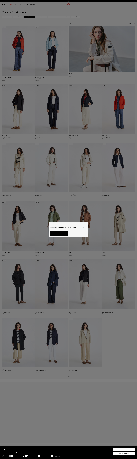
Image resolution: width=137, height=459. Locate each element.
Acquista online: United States (58, 233)
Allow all (123, 449)
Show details (57, 456)
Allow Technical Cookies (124, 453)
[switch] (25, 456)
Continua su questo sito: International (78, 233)
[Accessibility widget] (3, 455)
